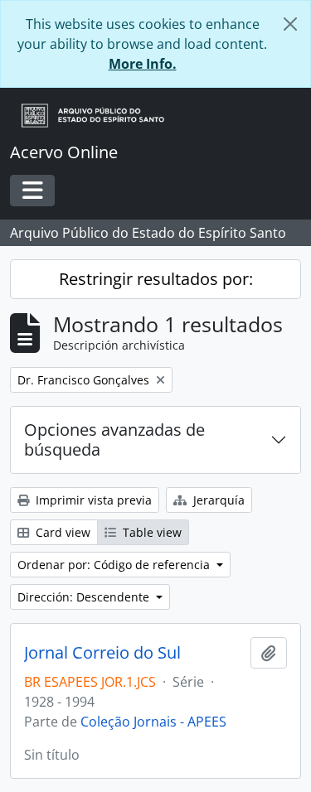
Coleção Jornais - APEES (153, 721)
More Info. (143, 64)
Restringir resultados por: (156, 279)
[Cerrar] (290, 24)
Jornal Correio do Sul (102, 653)
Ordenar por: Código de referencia (115, 564)
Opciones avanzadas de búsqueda (114, 439)
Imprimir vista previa (92, 500)
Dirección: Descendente (85, 597)
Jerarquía (217, 500)
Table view (150, 532)
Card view (61, 532)
